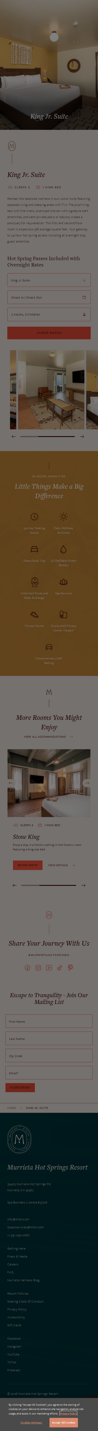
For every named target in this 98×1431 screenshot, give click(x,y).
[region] (49, 1414)
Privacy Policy (68, 1413)
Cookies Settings (31, 1422)
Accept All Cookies (63, 1422)
